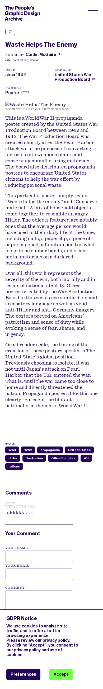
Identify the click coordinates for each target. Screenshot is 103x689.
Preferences (23, 674)
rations (14, 466)
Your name (16, 547)
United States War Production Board (75, 77)
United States (79, 450)
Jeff (10, 503)
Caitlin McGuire (41, 54)
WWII (12, 450)
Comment (15, 587)
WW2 (28, 450)
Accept (61, 674)
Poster (12, 92)
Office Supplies (63, 458)
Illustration (34, 458)
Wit (86, 458)
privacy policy (56, 640)
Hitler (12, 458)
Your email (17, 565)
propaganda (50, 450)
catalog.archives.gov (46, 109)
